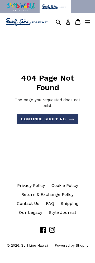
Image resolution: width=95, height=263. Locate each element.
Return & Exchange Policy (47, 194)
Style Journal (62, 212)
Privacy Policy (31, 185)
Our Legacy (30, 212)
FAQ (50, 203)
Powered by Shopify (71, 245)
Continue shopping (43, 119)
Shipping (69, 203)
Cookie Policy (64, 185)
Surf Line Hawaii (34, 245)
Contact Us (28, 203)
